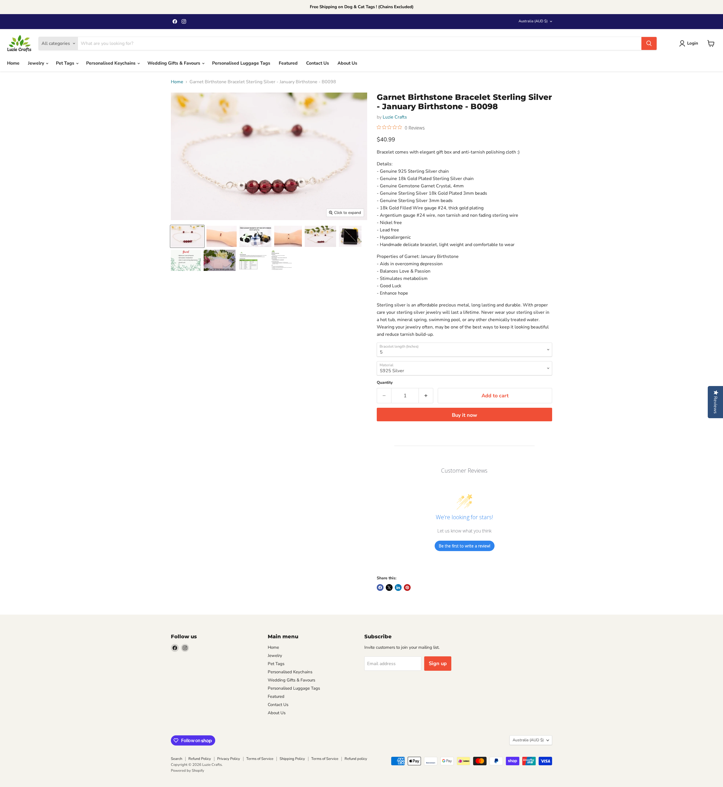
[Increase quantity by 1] (426, 396)
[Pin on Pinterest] (407, 587)
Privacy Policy (228, 758)
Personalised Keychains (111, 63)
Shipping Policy (292, 758)
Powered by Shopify (187, 770)
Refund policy (356, 758)
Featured (288, 63)
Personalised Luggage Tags (241, 63)
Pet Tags (65, 63)
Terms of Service (259, 758)
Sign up (438, 663)
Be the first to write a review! (464, 546)
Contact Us (317, 63)
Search (176, 758)
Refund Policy (199, 758)
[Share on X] (389, 587)
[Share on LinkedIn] (398, 587)
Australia (533, 21)
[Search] (649, 43)
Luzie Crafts (395, 117)
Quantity (385, 382)
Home (13, 63)
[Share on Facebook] (380, 587)
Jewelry (36, 63)
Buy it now (464, 415)
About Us (347, 63)
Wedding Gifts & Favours (174, 63)
